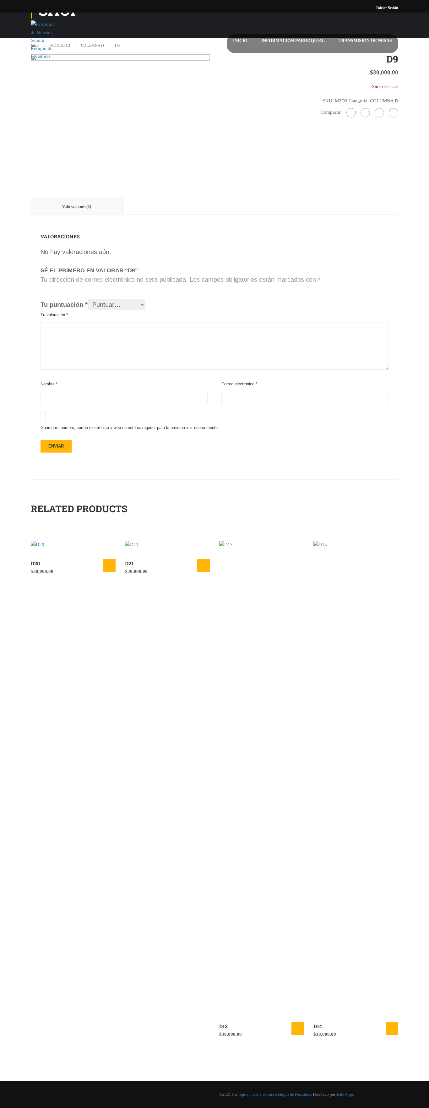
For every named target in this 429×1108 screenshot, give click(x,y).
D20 (35, 563)
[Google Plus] (365, 112)
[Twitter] (379, 112)
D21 (129, 563)
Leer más (109, 565)
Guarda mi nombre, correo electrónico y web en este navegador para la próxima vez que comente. (130, 427)
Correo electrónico (239, 384)
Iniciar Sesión (387, 8)
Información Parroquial (293, 40)
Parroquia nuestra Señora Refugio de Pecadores (272, 1094)
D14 (317, 1026)
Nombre (49, 384)
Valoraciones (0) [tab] (76, 206)
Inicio (240, 40)
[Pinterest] (393, 112)
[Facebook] (351, 112)
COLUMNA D (384, 100)
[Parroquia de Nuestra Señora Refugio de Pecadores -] (45, 43)
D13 (223, 1026)
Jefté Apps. (345, 1094)
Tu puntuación (64, 304)
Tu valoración (54, 314)
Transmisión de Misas (365, 40)
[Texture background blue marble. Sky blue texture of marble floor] (120, 113)
